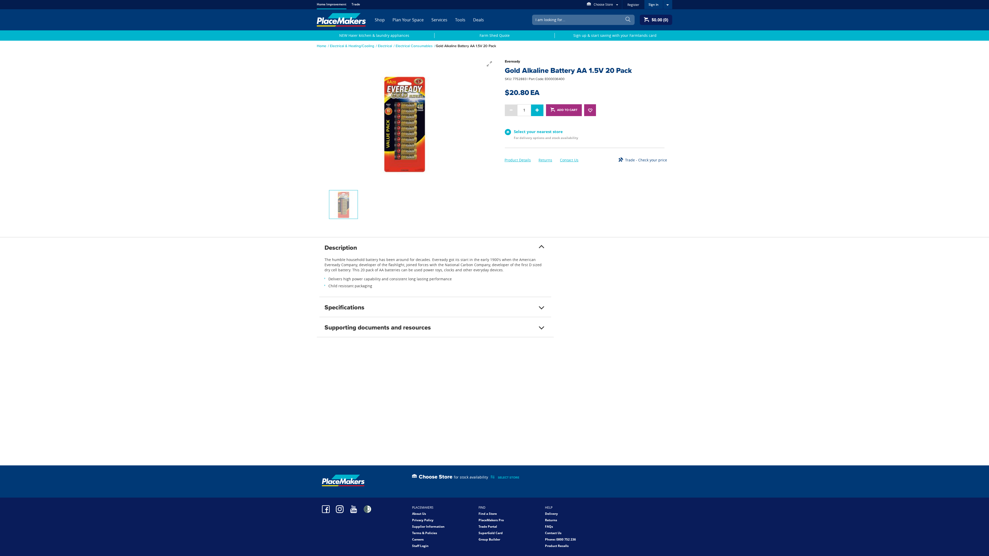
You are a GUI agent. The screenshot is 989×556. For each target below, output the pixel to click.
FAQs (549, 526)
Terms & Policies (424, 533)
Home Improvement (331, 4)
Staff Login (420, 546)
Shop (380, 20)
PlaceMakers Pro (491, 520)
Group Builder (489, 539)
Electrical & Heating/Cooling (352, 45)
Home (321, 45)
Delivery (551, 513)
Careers (418, 539)
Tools (460, 20)
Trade (356, 4)
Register (633, 5)
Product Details (518, 160)
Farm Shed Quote (495, 35)
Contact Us (569, 160)
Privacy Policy (422, 520)
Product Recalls (557, 546)
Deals (478, 20)
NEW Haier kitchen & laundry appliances (374, 35)
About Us (419, 513)
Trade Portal (488, 526)
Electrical (385, 45)
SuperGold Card (491, 533)
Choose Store (603, 4)
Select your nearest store (538, 131)
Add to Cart (567, 110)
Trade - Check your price (646, 160)
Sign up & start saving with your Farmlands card (615, 35)
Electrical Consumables (414, 45)
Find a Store (488, 513)
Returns (545, 160)
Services (439, 20)
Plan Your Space (408, 20)
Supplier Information (428, 526)
